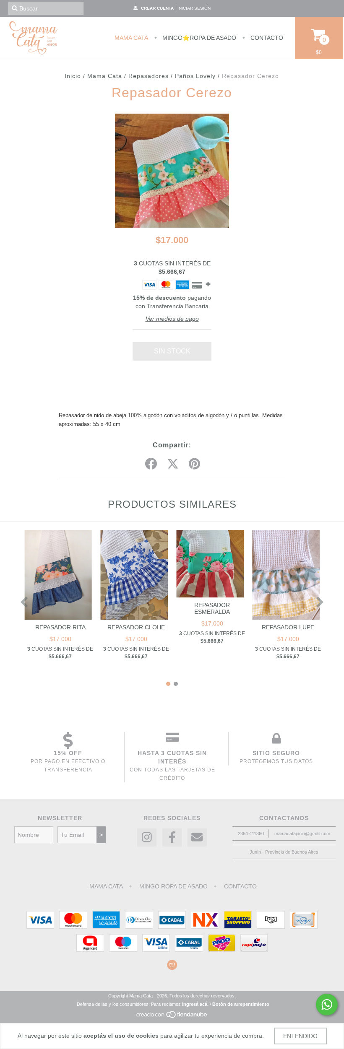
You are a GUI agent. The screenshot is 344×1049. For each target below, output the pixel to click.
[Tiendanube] (172, 1016)
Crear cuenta (157, 8)
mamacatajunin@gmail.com (302, 833)
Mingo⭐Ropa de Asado (198, 37)
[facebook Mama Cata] (172, 837)
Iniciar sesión (194, 8)
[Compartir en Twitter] (173, 464)
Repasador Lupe (288, 627)
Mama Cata (131, 37)
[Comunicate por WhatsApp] (327, 1004)
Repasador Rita (60, 627)
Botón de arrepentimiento (240, 1004)
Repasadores (148, 76)
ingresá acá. (195, 1004)
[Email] (197, 837)
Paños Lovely (195, 76)
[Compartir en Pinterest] (194, 464)
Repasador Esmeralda (212, 608)
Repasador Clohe (136, 627)
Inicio (73, 76)
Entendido (300, 1036)
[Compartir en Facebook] (151, 464)
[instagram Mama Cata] (146, 837)
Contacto (266, 37)
